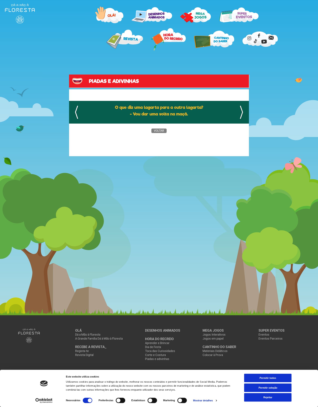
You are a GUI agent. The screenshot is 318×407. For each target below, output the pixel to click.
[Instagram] (249, 38)
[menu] (20, 14)
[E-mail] (271, 37)
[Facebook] (259, 35)
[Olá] (109, 15)
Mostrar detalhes (203, 400)
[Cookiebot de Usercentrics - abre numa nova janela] (43, 400)
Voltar (159, 130)
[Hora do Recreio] (168, 39)
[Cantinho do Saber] (214, 39)
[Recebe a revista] (124, 39)
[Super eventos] (239, 14)
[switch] (120, 400)
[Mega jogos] (195, 15)
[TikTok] (255, 41)
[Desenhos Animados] (152, 15)
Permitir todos (268, 378)
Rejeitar (267, 397)
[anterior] (76, 112)
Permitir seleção (268, 387)
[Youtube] (264, 41)
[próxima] (241, 112)
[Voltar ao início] (29, 335)
